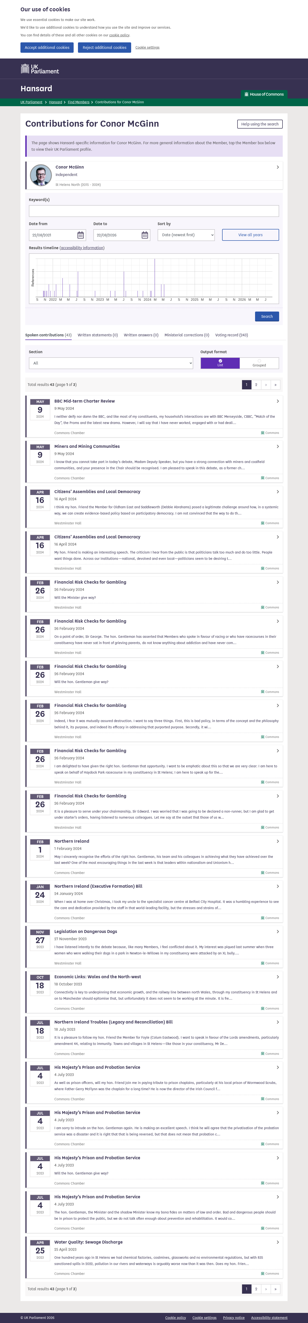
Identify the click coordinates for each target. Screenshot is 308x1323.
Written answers (141, 335)
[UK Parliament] (40, 68)
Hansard (36, 88)
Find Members (79, 102)
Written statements (98, 335)
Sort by (164, 224)
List (220, 365)
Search (267, 316)
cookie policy (119, 35)
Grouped (259, 365)
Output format (213, 352)
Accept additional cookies (47, 47)
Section (35, 352)
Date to (100, 224)
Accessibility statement (269, 1318)
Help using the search (260, 124)
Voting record (231, 335)
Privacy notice (234, 1318)
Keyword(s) (39, 199)
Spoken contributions (48, 335)
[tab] (48, 335)
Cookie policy (175, 1318)
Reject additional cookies (104, 47)
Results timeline (67, 248)
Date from (38, 224)
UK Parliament (31, 102)
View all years (250, 235)
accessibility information (82, 248)
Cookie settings (147, 48)
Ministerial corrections (187, 335)
